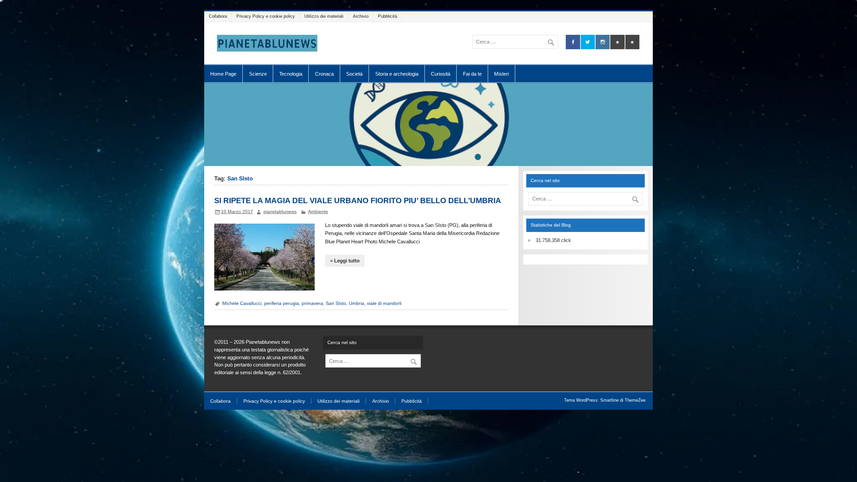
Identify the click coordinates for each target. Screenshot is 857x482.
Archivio (361, 16)
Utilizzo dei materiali (323, 16)
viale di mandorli (384, 303)
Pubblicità (387, 16)
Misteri (501, 74)
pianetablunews (280, 211)
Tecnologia (290, 74)
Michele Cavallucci (241, 303)
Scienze (258, 74)
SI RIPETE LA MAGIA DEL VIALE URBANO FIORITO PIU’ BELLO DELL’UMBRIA (357, 200)
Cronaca (324, 74)
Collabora (218, 16)
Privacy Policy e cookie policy (265, 16)
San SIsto (336, 303)
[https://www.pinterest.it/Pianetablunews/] (617, 42)
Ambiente (318, 211)
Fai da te (472, 74)
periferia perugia (281, 303)
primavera (312, 303)
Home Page (223, 74)
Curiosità (440, 74)
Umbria (356, 303)
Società (354, 74)
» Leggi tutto (345, 260)
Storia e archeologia (396, 74)
